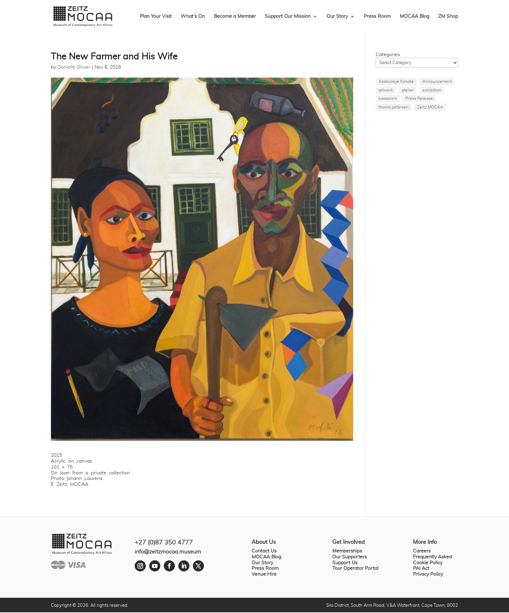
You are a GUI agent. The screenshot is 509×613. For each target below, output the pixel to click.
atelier (408, 90)
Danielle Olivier (73, 67)
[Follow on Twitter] (198, 565)
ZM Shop (448, 16)
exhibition (431, 90)
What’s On (193, 16)
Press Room (377, 16)
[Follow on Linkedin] (183, 565)
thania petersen (393, 107)
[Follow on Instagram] (140, 565)
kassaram (387, 98)
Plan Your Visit (156, 16)
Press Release (419, 98)
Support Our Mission (288, 16)
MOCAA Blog (414, 16)
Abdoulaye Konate (396, 81)
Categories (388, 54)
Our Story (337, 16)
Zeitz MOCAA (430, 107)
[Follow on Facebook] (169, 565)
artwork (385, 90)
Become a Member (235, 16)
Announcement (437, 81)
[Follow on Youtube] (154, 565)
